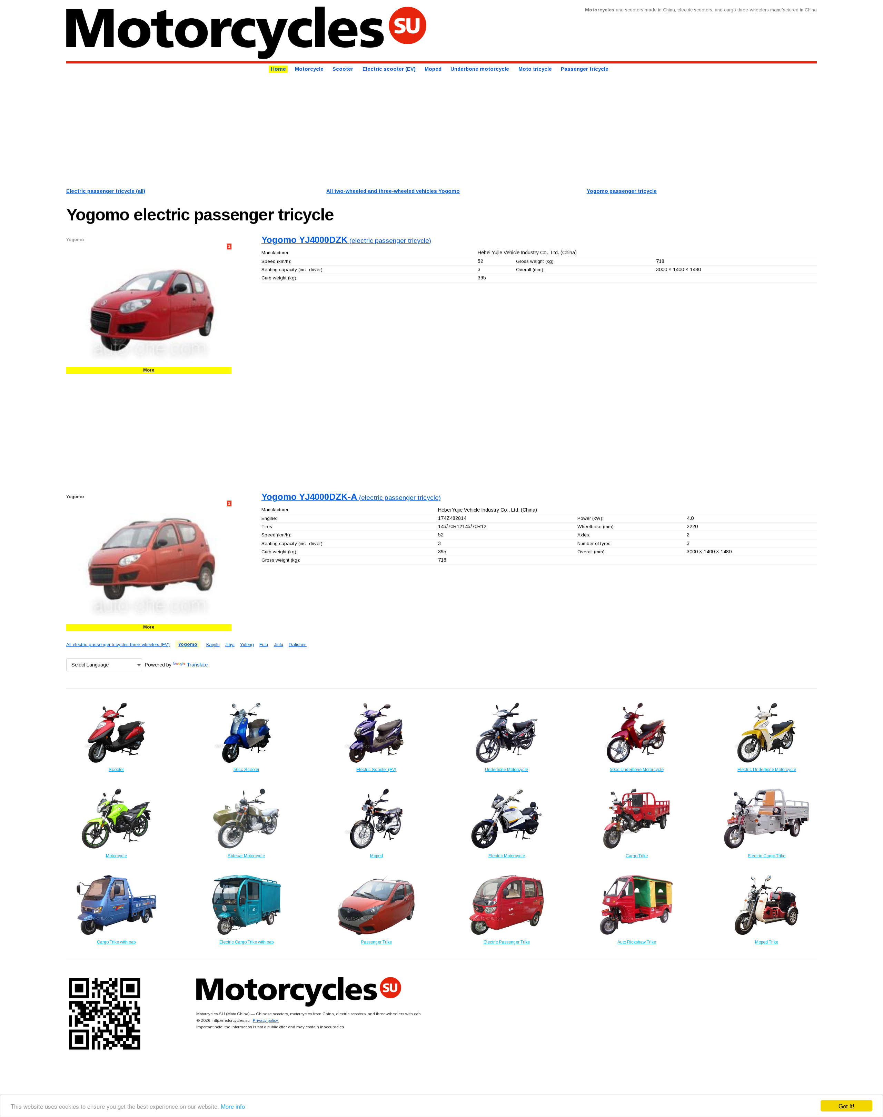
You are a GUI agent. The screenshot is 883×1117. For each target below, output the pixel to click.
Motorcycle (309, 69)
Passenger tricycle (584, 69)
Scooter (343, 69)
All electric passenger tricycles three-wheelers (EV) (118, 644)
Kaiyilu (213, 644)
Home (278, 69)
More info (233, 1106)
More (149, 370)
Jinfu (278, 644)
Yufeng (247, 644)
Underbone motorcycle (479, 69)
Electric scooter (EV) (389, 69)
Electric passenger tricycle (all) (105, 191)
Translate (197, 665)
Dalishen (298, 644)
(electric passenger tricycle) (346, 240)
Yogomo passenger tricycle (622, 191)
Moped (433, 69)
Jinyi (230, 644)
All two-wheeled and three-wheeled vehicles (393, 191)
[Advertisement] (273, 129)
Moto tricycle (535, 69)
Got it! (846, 1105)
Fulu (263, 644)
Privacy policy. (266, 1020)
